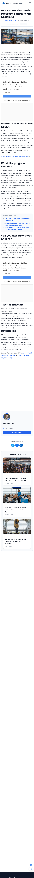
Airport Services (13, 24)
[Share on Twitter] (13, 445)
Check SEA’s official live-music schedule (15, 156)
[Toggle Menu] (30, 3)
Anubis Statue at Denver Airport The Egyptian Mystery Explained (17, 541)
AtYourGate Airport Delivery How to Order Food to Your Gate (15, 510)
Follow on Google (10, 875)
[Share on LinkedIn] (21, 445)
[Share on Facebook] (17, 445)
